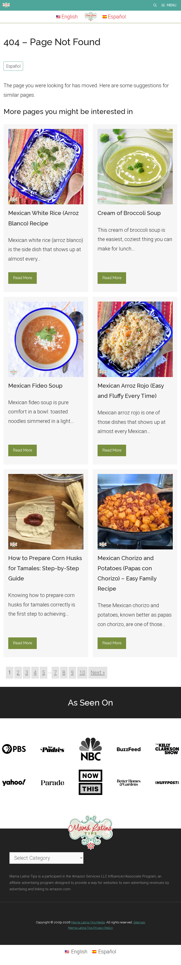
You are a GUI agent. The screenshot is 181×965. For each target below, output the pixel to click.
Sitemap (139, 922)
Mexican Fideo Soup (35, 385)
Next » (98, 673)
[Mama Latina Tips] (6, 5)
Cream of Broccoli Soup (129, 213)
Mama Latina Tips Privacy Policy (90, 928)
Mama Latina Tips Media (88, 922)
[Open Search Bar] (155, 5)
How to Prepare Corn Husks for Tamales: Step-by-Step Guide (45, 568)
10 (82, 673)
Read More (22, 278)
